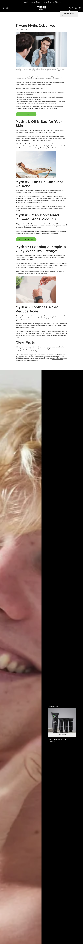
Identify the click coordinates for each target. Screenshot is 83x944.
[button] (7, 8)
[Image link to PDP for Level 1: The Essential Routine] (62, 722)
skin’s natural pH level (36, 148)
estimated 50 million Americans (37, 92)
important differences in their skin (31, 228)
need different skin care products (52, 226)
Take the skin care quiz (26, 239)
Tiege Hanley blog (57, 358)
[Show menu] (3, 8)
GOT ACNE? (26, 114)
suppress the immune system (24, 200)
